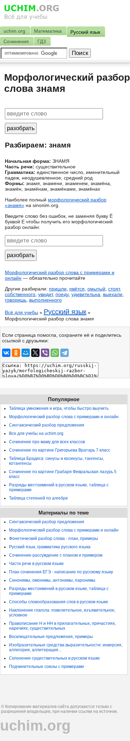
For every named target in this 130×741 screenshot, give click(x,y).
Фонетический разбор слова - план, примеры (53, 538)
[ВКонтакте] (6, 353)
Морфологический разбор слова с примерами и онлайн (64, 416)
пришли (58, 289)
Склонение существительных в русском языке (54, 658)
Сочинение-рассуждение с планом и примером (55, 555)
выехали (112, 294)
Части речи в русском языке (36, 563)
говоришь (15, 300)
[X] (35, 353)
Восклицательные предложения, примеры (51, 636)
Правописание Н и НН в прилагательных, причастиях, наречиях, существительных (62, 626)
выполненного (45, 300)
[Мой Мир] (25, 353)
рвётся (77, 289)
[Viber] (45, 353)
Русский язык (65, 312)
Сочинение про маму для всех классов (47, 441)
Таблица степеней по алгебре (38, 498)
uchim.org (35, 725)
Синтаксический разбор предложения (46, 425)
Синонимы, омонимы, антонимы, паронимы (52, 580)
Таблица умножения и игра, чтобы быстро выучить (59, 408)
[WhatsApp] (55, 353)
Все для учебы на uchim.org (36, 433)
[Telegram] (64, 353)
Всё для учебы (21, 312)
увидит (45, 294)
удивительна (85, 294)
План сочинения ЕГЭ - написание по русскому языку (61, 571)
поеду (62, 294)
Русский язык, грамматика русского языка (49, 546)
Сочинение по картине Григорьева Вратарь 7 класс (59, 450)
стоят (114, 289)
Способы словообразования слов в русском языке (58, 601)
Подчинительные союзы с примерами (46, 666)
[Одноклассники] (16, 353)
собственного (20, 294)
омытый (96, 289)
